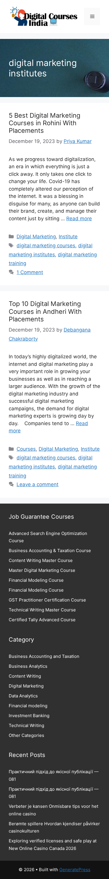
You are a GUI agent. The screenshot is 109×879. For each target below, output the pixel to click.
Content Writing (25, 676)
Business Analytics (28, 666)
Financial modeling (28, 705)
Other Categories (26, 735)
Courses (26, 449)
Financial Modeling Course (36, 580)
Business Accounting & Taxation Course (50, 550)
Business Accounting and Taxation (44, 656)
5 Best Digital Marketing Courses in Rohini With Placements (44, 123)
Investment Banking (29, 715)
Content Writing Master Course (41, 560)
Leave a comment (37, 484)
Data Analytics (23, 696)
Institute (68, 236)
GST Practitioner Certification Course (47, 600)
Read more (79, 218)
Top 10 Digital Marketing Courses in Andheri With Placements (45, 311)
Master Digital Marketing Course (42, 570)
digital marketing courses (46, 245)
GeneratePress (74, 869)
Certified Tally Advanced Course (42, 619)
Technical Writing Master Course (42, 610)
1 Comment (30, 272)
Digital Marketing (36, 236)
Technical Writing (26, 725)
